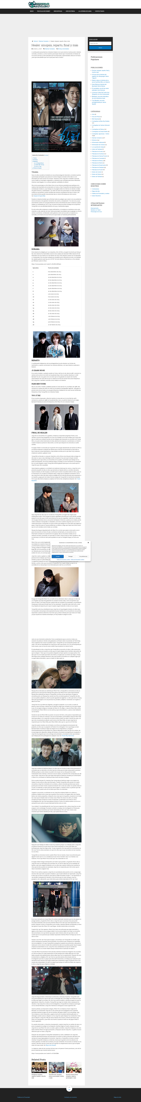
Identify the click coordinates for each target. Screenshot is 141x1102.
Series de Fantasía (97, 176)
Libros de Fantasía (97, 149)
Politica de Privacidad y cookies (63, 559)
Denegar (70, 556)
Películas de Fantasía (98, 167)
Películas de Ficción (97, 169)
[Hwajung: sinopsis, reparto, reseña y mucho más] (39, 1067)
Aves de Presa (70, 11)
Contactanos (99, 11)
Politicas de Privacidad (23, 1097)
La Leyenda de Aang (85, 11)
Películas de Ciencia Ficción (99, 156)
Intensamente (94, 208)
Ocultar (46, 155)
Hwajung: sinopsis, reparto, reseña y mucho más (39, 1076)
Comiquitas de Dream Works (100, 131)
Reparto (35, 161)
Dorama (35, 159)
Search (100, 47)
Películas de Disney (43, 11)
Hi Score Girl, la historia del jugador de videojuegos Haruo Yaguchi (100, 76)
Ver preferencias (83, 556)
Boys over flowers (51, 1045)
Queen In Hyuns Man (39, 196)
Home (35, 41)
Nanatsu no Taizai (95, 210)
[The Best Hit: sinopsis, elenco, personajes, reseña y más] (56, 1067)
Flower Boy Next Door (68, 735)
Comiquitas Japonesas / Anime (100, 134)
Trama (34, 158)
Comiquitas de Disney (98, 129)
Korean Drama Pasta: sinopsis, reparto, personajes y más (72, 1076)
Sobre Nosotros (96, 195)
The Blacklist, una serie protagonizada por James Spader (99, 102)
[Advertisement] (70, 24)
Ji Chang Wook (39, 163)
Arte (93, 114)
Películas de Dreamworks (99, 165)
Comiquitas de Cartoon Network (101, 125)
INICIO (32, 11)
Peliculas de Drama (97, 163)
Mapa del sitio (96, 191)
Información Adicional (98, 142)
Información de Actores (98, 144)
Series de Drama (96, 174)
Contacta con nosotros (70, 1097)
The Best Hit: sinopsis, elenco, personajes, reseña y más (56, 1076)
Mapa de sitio (117, 1097)
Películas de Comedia (98, 158)
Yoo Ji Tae (37, 166)
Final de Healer (37, 168)
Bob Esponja (58, 11)
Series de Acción (96, 172)
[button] (88, 543)
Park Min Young (39, 164)
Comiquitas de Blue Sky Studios (100, 121)
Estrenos (94, 140)
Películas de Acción (97, 151)
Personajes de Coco (96, 211)
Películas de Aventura (98, 153)
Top (69, 1089)
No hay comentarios (63, 49)
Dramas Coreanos (44, 41)
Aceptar (58, 556)
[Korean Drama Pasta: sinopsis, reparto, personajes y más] (74, 1067)
